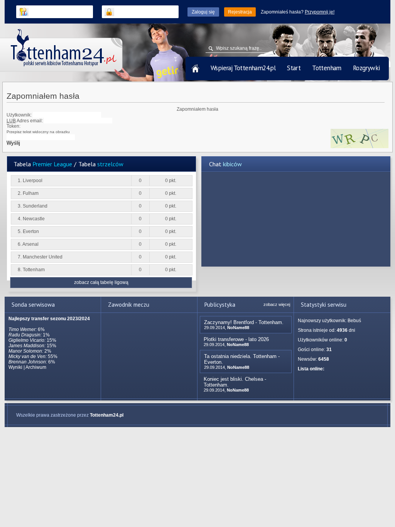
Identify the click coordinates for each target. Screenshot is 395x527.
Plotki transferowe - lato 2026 (236, 339)
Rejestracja (240, 12)
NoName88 (238, 327)
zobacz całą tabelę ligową (101, 282)
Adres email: (25, 120)
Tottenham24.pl (106, 415)
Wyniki (15, 367)
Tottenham (326, 68)
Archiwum (35, 367)
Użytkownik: (19, 115)
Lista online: (311, 369)
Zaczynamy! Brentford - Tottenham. (244, 322)
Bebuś (354, 320)
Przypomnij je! (319, 12)
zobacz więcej (276, 304)
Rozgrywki (366, 68)
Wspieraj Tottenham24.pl (243, 68)
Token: (38, 128)
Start (293, 68)
